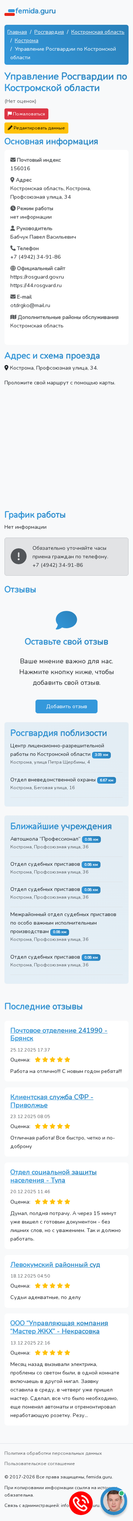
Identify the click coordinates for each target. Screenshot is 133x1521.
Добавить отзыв (66, 706)
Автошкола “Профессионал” (45, 838)
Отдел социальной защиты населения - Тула (53, 1176)
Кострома (26, 40)
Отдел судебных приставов (45, 864)
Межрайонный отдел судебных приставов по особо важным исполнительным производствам (63, 923)
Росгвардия (49, 32)
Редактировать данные (39, 128)
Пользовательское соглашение (39, 1463)
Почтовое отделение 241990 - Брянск (59, 1034)
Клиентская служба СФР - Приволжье (51, 1101)
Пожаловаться (28, 114)
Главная (17, 32)
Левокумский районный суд (55, 1264)
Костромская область (98, 32)
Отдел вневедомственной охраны (53, 779)
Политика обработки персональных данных (53, 1453)
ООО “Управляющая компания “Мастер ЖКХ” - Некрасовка (59, 1327)
